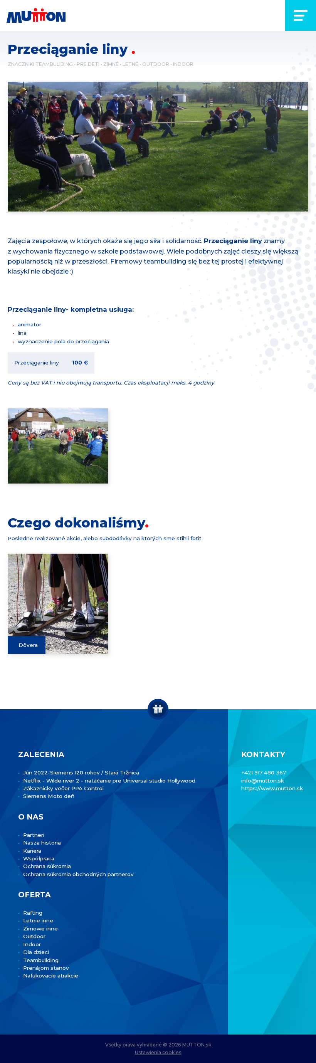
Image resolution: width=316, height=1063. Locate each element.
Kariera (32, 851)
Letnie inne (38, 920)
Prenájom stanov (46, 968)
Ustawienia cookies (158, 1052)
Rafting (32, 913)
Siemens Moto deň (48, 796)
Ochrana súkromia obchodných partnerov (78, 874)
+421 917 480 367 (263, 772)
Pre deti (88, 64)
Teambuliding (54, 64)
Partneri (33, 835)
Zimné (111, 64)
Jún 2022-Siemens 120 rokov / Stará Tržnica (81, 772)
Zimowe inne (40, 928)
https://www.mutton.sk (272, 788)
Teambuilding (41, 960)
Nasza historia (42, 843)
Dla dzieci (36, 952)
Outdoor (155, 64)
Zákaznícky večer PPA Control (63, 788)
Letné (130, 64)
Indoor (183, 64)
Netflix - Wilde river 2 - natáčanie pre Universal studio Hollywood (109, 781)
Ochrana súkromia (47, 866)
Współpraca (38, 858)
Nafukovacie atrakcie (50, 975)
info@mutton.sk (262, 781)
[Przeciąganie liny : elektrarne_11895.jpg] (58, 446)
